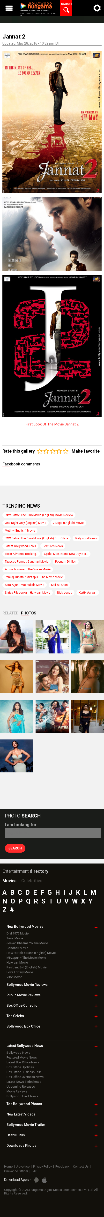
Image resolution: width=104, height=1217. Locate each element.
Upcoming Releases (21, 1086)
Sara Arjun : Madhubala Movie (24, 585)
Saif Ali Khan (59, 585)
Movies (9, 880)
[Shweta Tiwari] (16, 636)
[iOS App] (44, 1180)
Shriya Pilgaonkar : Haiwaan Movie (27, 592)
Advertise (23, 1166)
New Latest (21, 1114)
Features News (53, 546)
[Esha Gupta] (16, 756)
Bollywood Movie (27, 985)
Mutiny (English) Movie (20, 530)
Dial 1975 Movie (18, 933)
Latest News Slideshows (24, 1082)
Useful (16, 1135)
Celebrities (31, 880)
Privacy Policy (42, 1166)
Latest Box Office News (23, 1062)
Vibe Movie (14, 977)
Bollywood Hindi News (22, 1096)
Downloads (22, 1145)
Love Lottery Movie (20, 972)
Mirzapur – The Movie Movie (26, 957)
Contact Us (81, 1166)
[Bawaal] (52, 676)
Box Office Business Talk (24, 1072)
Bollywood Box (23, 1026)
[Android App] (36, 1180)
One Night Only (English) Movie (25, 523)
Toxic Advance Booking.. (21, 554)
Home (8, 1166)
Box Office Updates (20, 1067)
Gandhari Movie (17, 948)
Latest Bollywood (25, 1046)
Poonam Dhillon (65, 561)
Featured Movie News (22, 1057)
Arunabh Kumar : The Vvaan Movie (28, 569)
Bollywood (26, 1125)
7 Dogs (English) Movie (68, 523)
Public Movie (24, 995)
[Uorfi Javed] (52, 636)
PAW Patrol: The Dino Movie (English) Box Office (36, 538)
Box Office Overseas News (25, 1077)
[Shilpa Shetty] (16, 716)
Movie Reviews (17, 1091)
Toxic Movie (15, 938)
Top (15, 1016)
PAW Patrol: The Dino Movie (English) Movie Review (39, 515)
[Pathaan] (52, 716)
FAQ (34, 1171)
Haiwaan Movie (17, 962)
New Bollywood (25, 926)
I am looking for (21, 824)
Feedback (62, 1166)
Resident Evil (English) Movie (26, 967)
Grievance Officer (16, 1171)
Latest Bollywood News (20, 546)
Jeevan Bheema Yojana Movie (27, 943)
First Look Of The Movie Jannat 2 (52, 424)
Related (10, 613)
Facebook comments (21, 464)
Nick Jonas (64, 592)
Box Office (23, 1005)
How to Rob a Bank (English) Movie (31, 953)
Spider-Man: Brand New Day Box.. (66, 554)
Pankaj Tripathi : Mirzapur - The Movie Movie (34, 577)
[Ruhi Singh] (16, 676)
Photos (28, 613)
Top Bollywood (24, 1104)
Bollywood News (86, 538)
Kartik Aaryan (88, 592)
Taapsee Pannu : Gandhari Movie (26, 561)
